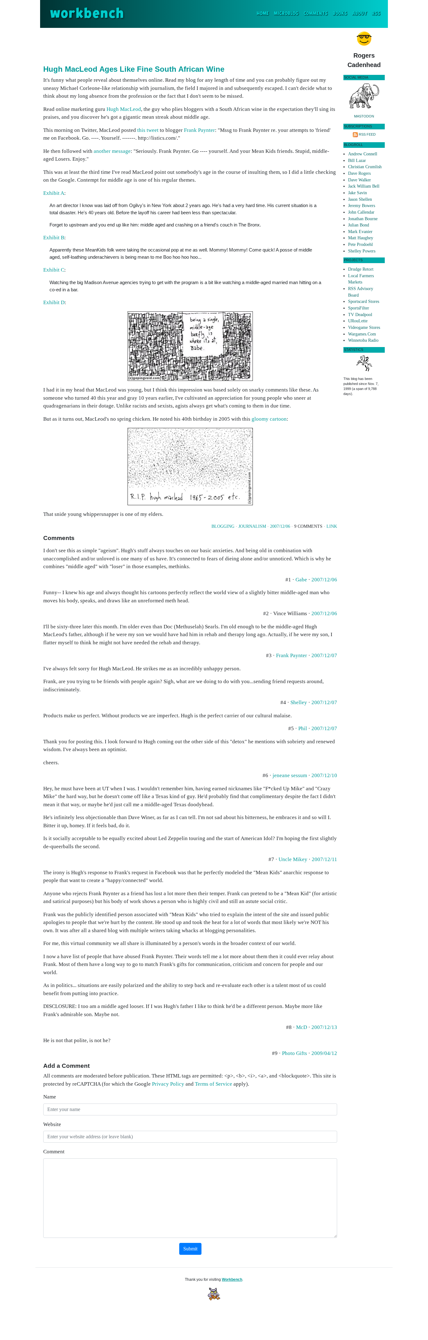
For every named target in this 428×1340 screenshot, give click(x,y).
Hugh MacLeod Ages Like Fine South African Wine (133, 69)
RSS (376, 13)
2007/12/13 (324, 1027)
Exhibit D (54, 302)
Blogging (222, 526)
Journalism (252, 526)
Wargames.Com (362, 334)
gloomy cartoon (269, 419)
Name (49, 1097)
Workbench (232, 1279)
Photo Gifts (294, 1053)
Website (52, 1124)
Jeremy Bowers (361, 205)
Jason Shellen (360, 199)
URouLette (358, 321)
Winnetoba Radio (363, 340)
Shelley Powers (361, 251)
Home (264, 13)
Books (340, 13)
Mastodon (364, 116)
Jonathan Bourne (363, 218)
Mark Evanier (360, 231)
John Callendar (361, 212)
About (359, 13)
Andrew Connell (362, 154)
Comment (54, 1152)
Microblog (286, 13)
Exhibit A (53, 193)
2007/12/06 (280, 526)
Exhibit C (53, 270)
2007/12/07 (324, 655)
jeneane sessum (290, 775)
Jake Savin (357, 192)
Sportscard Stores (363, 301)
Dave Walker (359, 180)
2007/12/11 (324, 859)
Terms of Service (213, 1084)
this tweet (148, 130)
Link (331, 526)
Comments (316, 13)
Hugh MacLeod (124, 109)
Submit (190, 1248)
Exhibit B (53, 238)
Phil (302, 728)
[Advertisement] (190, 45)
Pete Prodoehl (360, 244)
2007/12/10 (324, 775)
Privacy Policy (168, 1084)
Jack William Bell (363, 186)
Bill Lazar (357, 160)
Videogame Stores (364, 327)
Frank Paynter (199, 130)
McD (301, 1027)
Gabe (301, 580)
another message (112, 151)
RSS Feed (367, 134)
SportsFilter (358, 308)
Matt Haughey (360, 238)
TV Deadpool (360, 314)
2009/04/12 (324, 1053)
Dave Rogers (359, 173)
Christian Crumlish (365, 166)
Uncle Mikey (293, 859)
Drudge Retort (360, 269)
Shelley (298, 702)
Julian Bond (358, 225)
